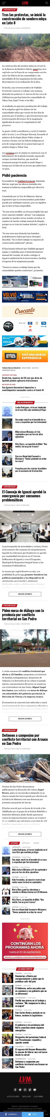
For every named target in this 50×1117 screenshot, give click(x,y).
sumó (35, 69)
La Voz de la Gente (13, 1096)
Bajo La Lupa (26, 1096)
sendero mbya (9, 370)
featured (27, 368)
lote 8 (35, 368)
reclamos (10, 152)
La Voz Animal (38, 1096)
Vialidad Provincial (26, 181)
